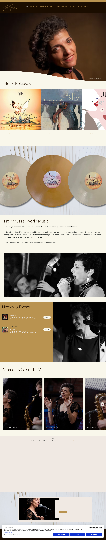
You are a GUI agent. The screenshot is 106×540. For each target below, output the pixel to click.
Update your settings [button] (70, 441)
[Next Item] (102, 110)
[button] (23, 317)
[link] (72, 506)
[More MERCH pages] (88, 6)
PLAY (10, 134)
